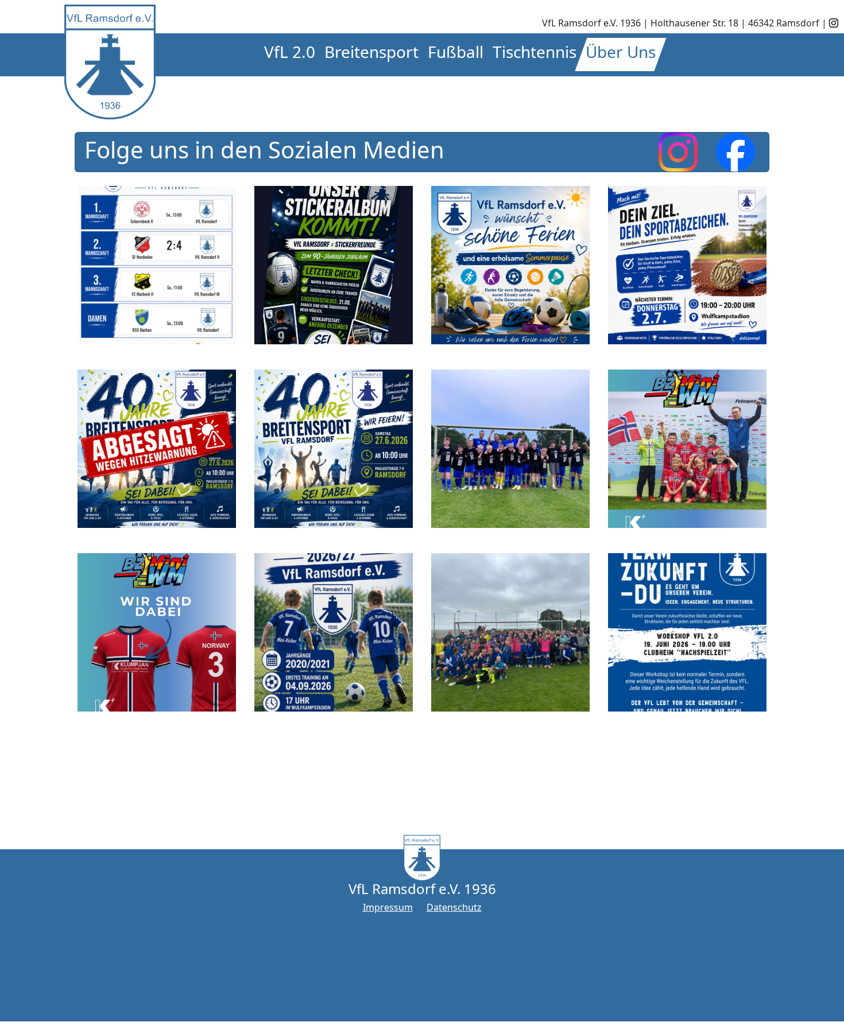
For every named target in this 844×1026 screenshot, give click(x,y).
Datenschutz (454, 907)
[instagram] (833, 23)
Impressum (388, 907)
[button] (290, 54)
